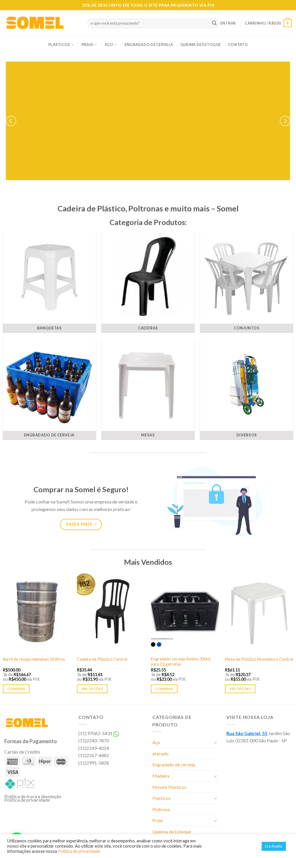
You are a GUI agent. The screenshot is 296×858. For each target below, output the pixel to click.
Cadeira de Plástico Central (102, 659)
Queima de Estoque (200, 44)
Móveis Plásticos (169, 787)
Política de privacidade (27, 799)
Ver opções (92, 689)
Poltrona (161, 809)
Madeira (160, 775)
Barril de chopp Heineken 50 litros (34, 659)
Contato (238, 44)
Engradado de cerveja (149, 44)
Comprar (16, 689)
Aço (109, 44)
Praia (87, 44)
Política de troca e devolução (32, 796)
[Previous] (11, 120)
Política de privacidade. (79, 851)
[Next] (285, 120)
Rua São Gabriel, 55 (246, 733)
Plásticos (59, 44)
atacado (160, 753)
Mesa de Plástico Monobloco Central (259, 659)
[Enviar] (214, 23)
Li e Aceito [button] (273, 846)
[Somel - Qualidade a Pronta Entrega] (41, 23)
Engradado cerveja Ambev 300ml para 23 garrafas (180, 661)
